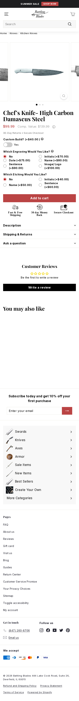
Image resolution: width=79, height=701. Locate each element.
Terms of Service (13, 692)
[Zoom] (63, 96)
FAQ (5, 524)
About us (8, 531)
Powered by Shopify (40, 692)
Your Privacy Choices (16, 588)
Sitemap (8, 595)
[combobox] (39, 24)
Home (3, 33)
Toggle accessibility (16, 602)
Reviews (8, 538)
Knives (13, 33)
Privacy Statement (51, 685)
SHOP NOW (49, 4)
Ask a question (14, 243)
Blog (6, 560)
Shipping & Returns (17, 234)
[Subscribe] (67, 411)
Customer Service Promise (20, 581)
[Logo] (40, 14)
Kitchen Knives (28, 33)
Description (12, 225)
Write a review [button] (39, 287)
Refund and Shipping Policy (20, 685)
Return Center (12, 574)
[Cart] (73, 14)
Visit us (7, 553)
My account (10, 610)
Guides (7, 567)
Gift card (8, 546)
